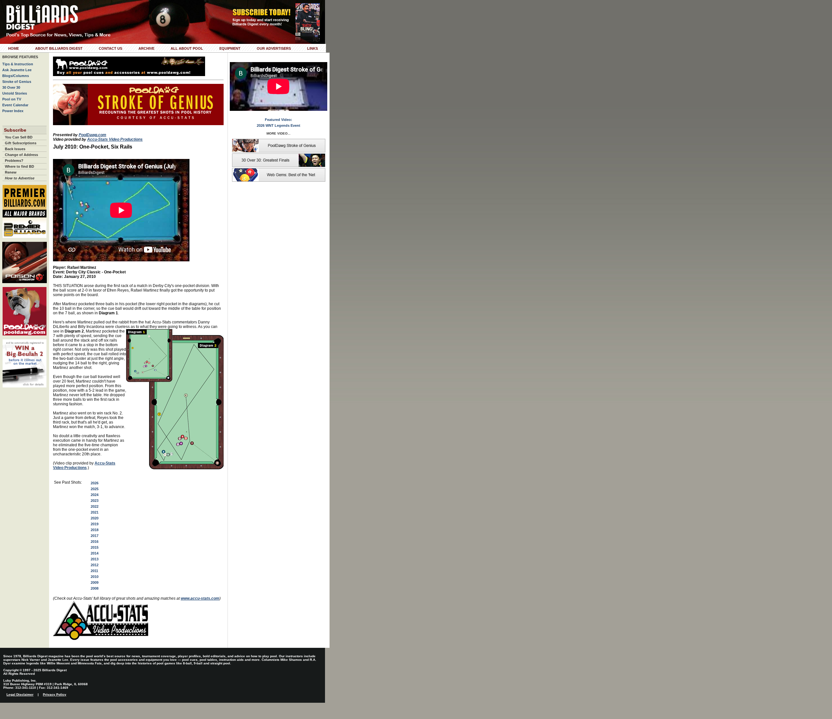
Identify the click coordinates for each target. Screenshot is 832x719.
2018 (94, 530)
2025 (94, 489)
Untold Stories (14, 93)
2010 (94, 577)
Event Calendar (15, 105)
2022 (94, 506)
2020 (94, 518)
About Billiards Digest (59, 48)
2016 (94, 541)
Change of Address (21, 155)
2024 (94, 495)
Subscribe (15, 130)
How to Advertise (19, 178)
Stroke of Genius (16, 82)
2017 (94, 536)
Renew (11, 172)
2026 (94, 483)
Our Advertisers (274, 48)
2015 (94, 547)
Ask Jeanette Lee (17, 70)
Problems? (14, 161)
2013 (94, 559)
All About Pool (187, 48)
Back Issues (15, 149)
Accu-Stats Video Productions (115, 139)
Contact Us (110, 48)
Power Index (12, 111)
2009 (94, 582)
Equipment (229, 48)
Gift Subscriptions (20, 143)
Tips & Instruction (17, 64)
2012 (94, 565)
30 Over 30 (11, 87)
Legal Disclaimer (19, 694)
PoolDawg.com (92, 135)
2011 (94, 571)
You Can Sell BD (18, 137)
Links (312, 48)
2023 (94, 501)
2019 (94, 524)
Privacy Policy (54, 694)
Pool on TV (11, 99)
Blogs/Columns (15, 76)
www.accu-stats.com (200, 598)
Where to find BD (19, 166)
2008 (94, 588)
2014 (94, 553)
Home (13, 48)
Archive (146, 48)
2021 (94, 512)
